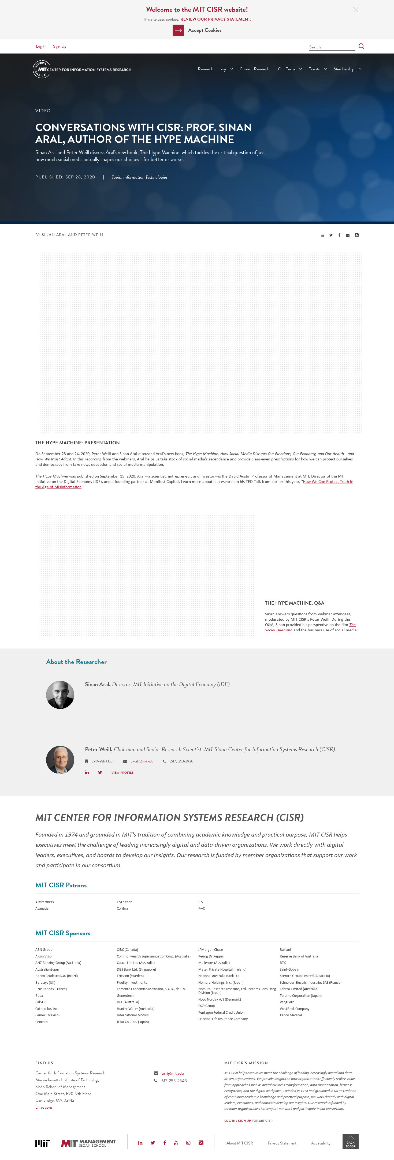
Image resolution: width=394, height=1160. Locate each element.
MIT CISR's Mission (246, 1063)
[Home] (82, 69)
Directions (44, 1107)
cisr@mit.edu (172, 1073)
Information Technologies (145, 177)
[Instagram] (188, 1143)
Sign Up (59, 46)
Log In (41, 46)
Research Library (212, 69)
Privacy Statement (282, 1143)
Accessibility (320, 1143)
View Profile (122, 772)
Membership (343, 69)
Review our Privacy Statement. (215, 19)
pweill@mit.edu (142, 761)
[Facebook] (164, 1143)
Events (314, 69)
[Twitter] (153, 1143)
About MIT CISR (239, 1143)
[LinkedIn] (140, 1143)
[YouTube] (176, 1143)
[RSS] (201, 1143)
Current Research (254, 69)
